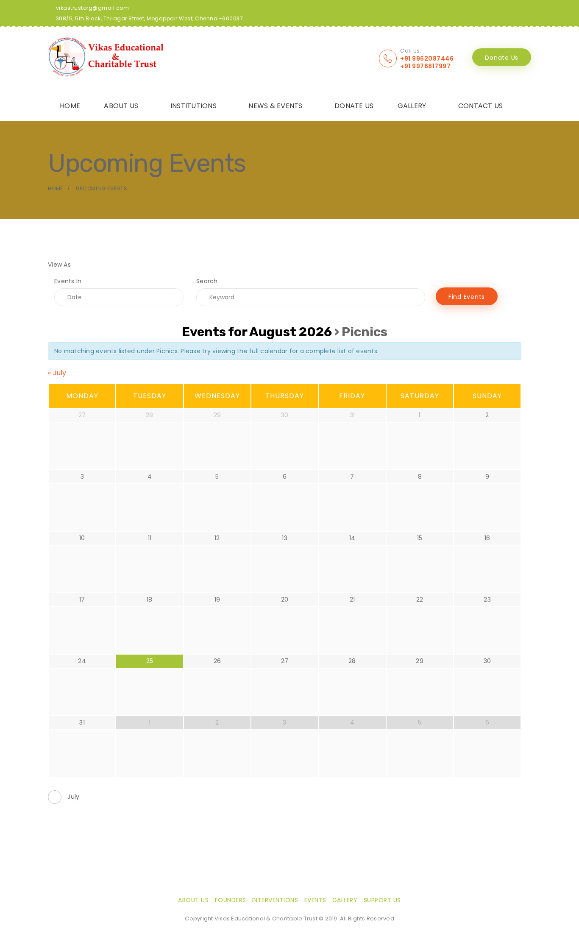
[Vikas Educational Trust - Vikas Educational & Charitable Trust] (108, 56)
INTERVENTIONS (275, 900)
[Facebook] (508, 10)
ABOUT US (121, 106)
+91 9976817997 (425, 66)
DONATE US (353, 106)
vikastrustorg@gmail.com (92, 7)
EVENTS (315, 900)
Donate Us (501, 57)
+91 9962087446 (427, 58)
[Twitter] (523, 10)
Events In (67, 281)
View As (59, 265)
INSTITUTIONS (193, 106)
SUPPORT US (382, 900)
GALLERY (412, 106)
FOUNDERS (230, 900)
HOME (70, 106)
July (57, 373)
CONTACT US (480, 106)
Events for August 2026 (257, 332)
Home (55, 188)
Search (207, 281)
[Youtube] (492, 10)
